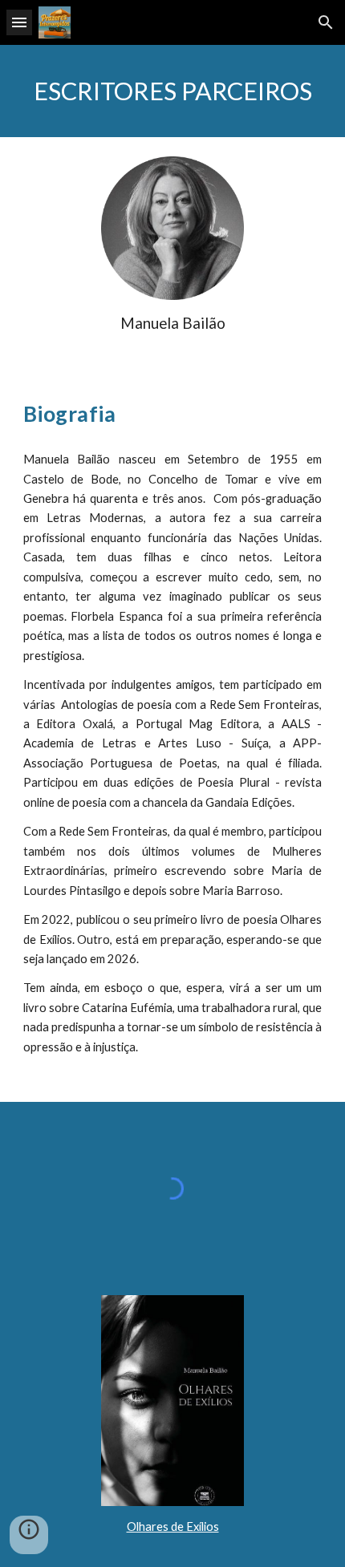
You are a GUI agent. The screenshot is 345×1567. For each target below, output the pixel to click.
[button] (19, 22)
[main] (173, 91)
